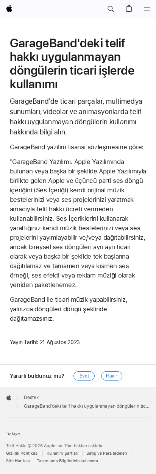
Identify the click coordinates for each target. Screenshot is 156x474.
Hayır (111, 376)
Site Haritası (18, 460)
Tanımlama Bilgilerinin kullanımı (67, 460)
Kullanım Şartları (62, 453)
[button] (110, 9)
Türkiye (13, 433)
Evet (84, 376)
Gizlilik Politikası (22, 453)
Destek (31, 397)
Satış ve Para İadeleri (106, 453)
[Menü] (147, 9)
